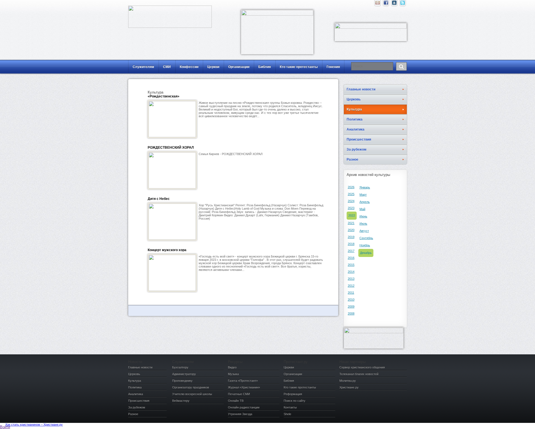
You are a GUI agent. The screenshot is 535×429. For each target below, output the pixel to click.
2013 (351, 278)
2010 (351, 299)
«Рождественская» (163, 96)
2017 (351, 251)
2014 (351, 271)
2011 (351, 292)
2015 (351, 264)
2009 (351, 306)
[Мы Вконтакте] (394, 4)
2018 (351, 244)
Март (363, 194)
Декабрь (366, 252)
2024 (351, 201)
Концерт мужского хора (167, 250)
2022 (351, 215)
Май (362, 209)
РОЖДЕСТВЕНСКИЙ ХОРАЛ (171, 147)
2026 (351, 187)
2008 (351, 313)
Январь (364, 187)
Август (364, 230)
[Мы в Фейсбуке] (386, 4)
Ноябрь (364, 245)
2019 (351, 237)
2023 (351, 208)
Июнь (363, 216)
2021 (351, 223)
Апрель (364, 202)
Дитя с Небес (159, 199)
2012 (351, 285)
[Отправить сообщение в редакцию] (377, 4)
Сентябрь (366, 238)
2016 (351, 257)
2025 (351, 194)
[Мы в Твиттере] (402, 4)
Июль (363, 223)
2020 (351, 230)
